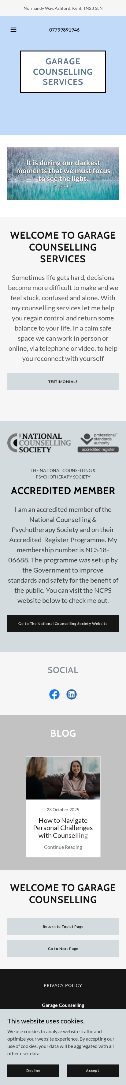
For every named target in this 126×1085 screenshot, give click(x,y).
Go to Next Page (63, 948)
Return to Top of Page (63, 926)
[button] (13, 30)
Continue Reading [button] (63, 847)
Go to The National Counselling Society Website (62, 623)
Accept (92, 1070)
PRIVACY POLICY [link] (63, 985)
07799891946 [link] (64, 29)
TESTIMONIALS (63, 381)
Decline (33, 1070)
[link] (63, 83)
